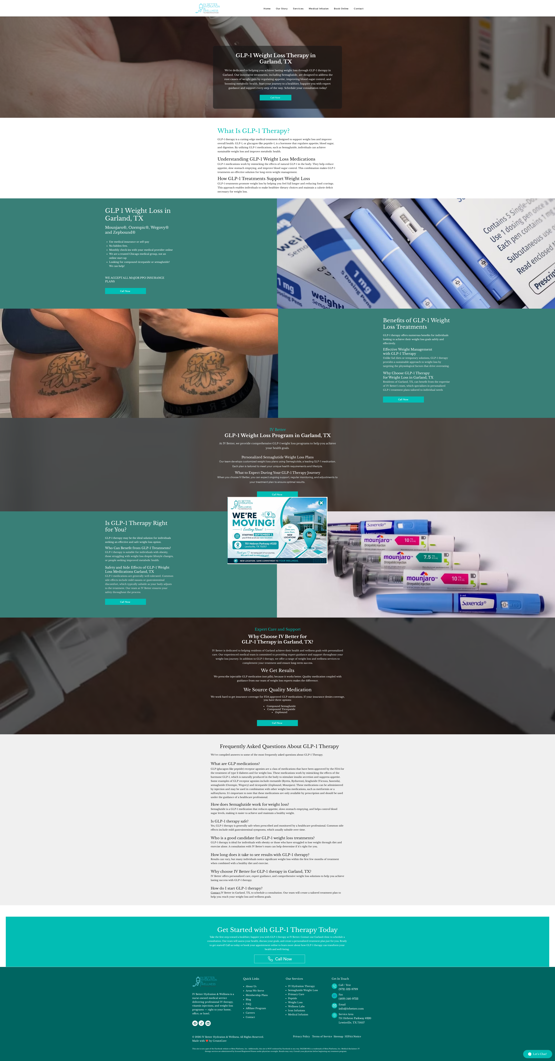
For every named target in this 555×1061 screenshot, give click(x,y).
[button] (321, 503)
